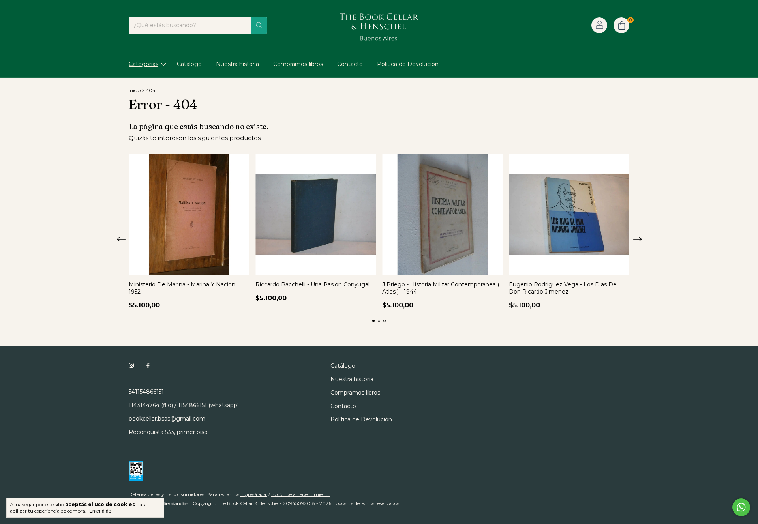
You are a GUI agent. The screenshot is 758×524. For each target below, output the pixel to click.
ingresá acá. (253, 494)
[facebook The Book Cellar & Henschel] (148, 365)
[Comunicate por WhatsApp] (741, 507)
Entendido (100, 511)
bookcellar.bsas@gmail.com (167, 418)
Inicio (135, 90)
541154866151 (146, 391)
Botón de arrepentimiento (300, 494)
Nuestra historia (237, 63)
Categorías (143, 63)
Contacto (350, 63)
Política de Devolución (408, 63)
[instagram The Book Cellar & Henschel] (131, 365)
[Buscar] (259, 25)
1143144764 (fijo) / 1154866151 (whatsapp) (184, 405)
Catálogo (189, 63)
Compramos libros (298, 63)
